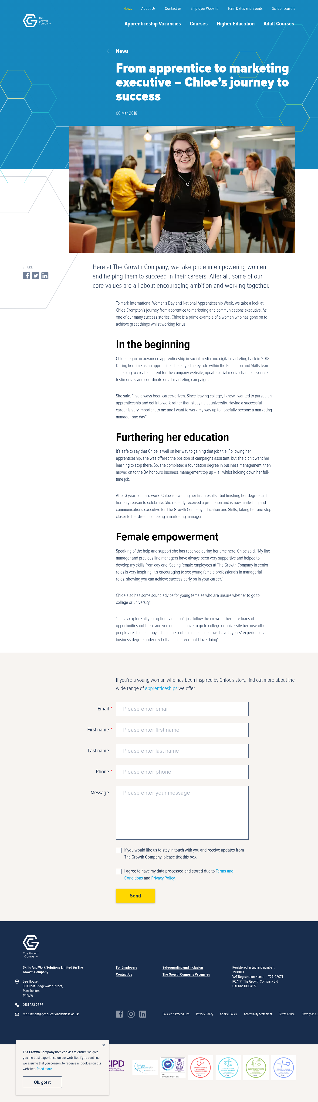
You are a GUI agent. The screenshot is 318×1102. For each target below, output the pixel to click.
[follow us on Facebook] (119, 1014)
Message (100, 793)
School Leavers (283, 9)
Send (135, 896)
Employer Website (204, 9)
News (127, 9)
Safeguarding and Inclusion (182, 967)
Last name (98, 751)
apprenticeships (161, 688)
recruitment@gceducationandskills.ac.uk (51, 1014)
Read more (44, 1069)
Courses (199, 24)
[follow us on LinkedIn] (142, 1014)
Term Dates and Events (245, 9)
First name (98, 730)
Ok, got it (42, 1082)
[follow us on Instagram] (131, 1014)
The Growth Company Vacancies (186, 974)
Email (103, 709)
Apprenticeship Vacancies (153, 24)
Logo (37, 21)
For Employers (126, 967)
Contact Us (124, 974)
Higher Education (236, 24)
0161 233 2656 (33, 1005)
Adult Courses (279, 24)
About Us (148, 9)
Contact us (173, 9)
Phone (102, 772)
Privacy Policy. (163, 878)
